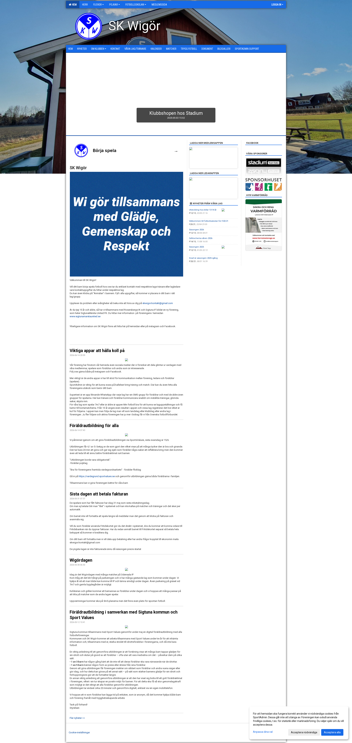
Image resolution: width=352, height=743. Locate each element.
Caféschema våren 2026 (200, 238)
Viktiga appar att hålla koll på (97, 350)
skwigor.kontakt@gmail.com (157, 303)
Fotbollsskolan (134, 4)
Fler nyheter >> (77, 718)
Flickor (97, 4)
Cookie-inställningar (79, 732)
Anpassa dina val (263, 731)
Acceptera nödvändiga (304, 732)
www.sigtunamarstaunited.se (85, 316)
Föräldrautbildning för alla (94, 425)
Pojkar (113, 4)
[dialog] (298, 722)
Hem (74, 4)
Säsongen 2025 (196, 247)
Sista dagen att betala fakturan (99, 494)
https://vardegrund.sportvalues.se (97, 476)
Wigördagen (81, 560)
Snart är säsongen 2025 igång (203, 258)
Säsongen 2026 (196, 229)
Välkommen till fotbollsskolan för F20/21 (208, 221)
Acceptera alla (332, 732)
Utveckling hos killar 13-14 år (203, 210)
